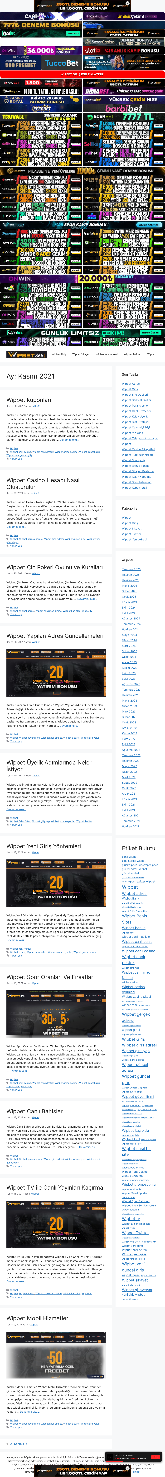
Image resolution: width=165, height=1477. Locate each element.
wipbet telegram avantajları (133, 1214)
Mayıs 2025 (129, 585)
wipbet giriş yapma (130, 1056)
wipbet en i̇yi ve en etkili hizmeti (135, 1009)
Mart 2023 (129, 711)
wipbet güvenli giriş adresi (133, 1101)
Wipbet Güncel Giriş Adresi (135, 1087)
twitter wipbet (146, 881)
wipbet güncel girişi (132, 1091)
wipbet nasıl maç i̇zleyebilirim (134, 1160)
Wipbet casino (130, 982)
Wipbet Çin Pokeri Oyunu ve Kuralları (54, 567)
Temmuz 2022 (131, 755)
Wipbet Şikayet (80, 354)
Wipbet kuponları (28, 399)
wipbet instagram (147, 1109)
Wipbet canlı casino (20, 451)
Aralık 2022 (129, 728)
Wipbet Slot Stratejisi (135, 422)
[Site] (41, 125)
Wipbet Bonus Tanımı (135, 465)
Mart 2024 (129, 645)
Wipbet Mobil (131, 1139)
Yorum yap (16, 458)
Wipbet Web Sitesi (131, 1241)
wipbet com (129, 1005)
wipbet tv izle (129, 1228)
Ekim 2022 (129, 739)
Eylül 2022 (128, 744)
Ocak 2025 (129, 596)
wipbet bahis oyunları (132, 903)
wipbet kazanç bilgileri (131, 1126)
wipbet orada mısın (130, 1164)
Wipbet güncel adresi (84, 952)
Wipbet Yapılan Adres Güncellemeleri (54, 635)
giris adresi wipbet (134, 860)
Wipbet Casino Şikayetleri (138, 449)
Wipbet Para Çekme (135, 1171)
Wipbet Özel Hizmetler (136, 411)
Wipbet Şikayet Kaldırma (138, 471)
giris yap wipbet (148, 865)
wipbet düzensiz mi (130, 1299)
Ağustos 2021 (131, 815)
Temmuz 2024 (131, 624)
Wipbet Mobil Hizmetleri (38, 1318)
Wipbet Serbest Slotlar (136, 400)
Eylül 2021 (128, 810)
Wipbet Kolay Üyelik (135, 416)
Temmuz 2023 (131, 689)
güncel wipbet (130, 873)
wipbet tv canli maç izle (136, 1223)
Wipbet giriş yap (41, 821)
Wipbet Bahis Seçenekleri (134, 911)
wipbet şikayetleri (131, 1285)
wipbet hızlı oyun (129, 1110)
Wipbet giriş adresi (54, 539)
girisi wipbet (129, 865)
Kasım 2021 (129, 799)
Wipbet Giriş (59, 354)
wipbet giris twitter (131, 1034)
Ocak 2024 (129, 656)
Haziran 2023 (131, 695)
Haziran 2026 (131, 574)
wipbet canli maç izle (136, 936)
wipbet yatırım (149, 1241)
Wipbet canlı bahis (36, 952)
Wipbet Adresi (131, 383)
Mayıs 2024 (129, 635)
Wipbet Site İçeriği (133, 460)
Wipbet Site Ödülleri (135, 394)
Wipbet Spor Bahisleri (136, 1201)
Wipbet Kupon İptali (134, 487)
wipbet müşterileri (148, 1140)
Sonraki (20, 1443)
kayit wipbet (128, 881)
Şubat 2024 (129, 651)
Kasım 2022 (129, 733)
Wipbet (151, 354)
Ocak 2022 (129, 788)
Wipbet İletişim (148, 1275)
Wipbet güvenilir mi (29, 737)
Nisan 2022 (129, 771)
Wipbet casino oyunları (60, 952)
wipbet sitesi (128, 1197)
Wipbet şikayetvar (90, 737)
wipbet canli (128, 932)
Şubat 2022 (129, 782)
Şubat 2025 (129, 591)
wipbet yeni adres (132, 1245)
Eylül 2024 (129, 613)
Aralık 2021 (129, 793)
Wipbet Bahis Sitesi (20, 821)
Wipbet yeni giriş (134, 1254)
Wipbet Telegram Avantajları (140, 438)
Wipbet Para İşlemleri (135, 405)
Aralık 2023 (129, 662)
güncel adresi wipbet (134, 869)
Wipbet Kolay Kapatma (136, 476)
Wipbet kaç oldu (71, 611)
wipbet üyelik (131, 1275)
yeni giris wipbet (133, 1294)
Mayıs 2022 (129, 766)
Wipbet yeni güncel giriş (19, 455)
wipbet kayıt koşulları (131, 1122)
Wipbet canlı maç (130, 967)
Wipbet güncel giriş (89, 451)
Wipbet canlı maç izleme (48, 611)
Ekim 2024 (129, 607)
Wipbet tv (87, 611)
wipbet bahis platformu (131, 907)
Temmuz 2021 (131, 821)
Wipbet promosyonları (63, 821)
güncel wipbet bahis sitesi (133, 878)
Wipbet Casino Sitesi (136, 996)
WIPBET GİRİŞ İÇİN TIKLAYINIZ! (83, 74)
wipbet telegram (131, 1209)
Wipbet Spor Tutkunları (136, 482)
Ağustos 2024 (131, 618)
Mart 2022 (129, 777)
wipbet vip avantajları (131, 1238)
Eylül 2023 (129, 678)
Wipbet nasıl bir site (51, 737)
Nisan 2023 (129, 706)
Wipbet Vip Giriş (132, 433)
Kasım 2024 (129, 602)
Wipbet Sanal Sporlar (134, 1193)
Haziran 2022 (130, 760)
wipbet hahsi (147, 1106)
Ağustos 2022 (131, 749)
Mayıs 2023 (129, 700)
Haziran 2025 (130, 580)
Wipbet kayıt (147, 1117)
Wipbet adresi (26, 611)
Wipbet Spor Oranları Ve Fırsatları (50, 977)
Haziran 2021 (130, 826)
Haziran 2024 (131, 629)
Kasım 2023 (129, 667)
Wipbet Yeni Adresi (107, 354)
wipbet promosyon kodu (135, 1180)
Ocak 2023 (129, 722)
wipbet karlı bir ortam (131, 1118)
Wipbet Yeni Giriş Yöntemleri (43, 846)
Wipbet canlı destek (43, 451)
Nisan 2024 (129, 640)
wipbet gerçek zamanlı (131, 1026)
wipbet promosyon (132, 1175)
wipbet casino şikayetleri (132, 1001)
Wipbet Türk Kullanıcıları (137, 454)
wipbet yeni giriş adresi (133, 1258)
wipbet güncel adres (133, 1059)
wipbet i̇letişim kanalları (132, 1114)
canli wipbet (129, 856)
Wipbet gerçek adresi (66, 451)
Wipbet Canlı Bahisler (34, 1111)
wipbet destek (144, 1005)
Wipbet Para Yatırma (133, 1167)
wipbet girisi (131, 1030)
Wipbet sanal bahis (131, 1189)
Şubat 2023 (129, 717)
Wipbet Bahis (131, 898)
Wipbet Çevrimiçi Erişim (137, 427)
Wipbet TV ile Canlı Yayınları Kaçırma (54, 1187)
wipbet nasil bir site (132, 1143)
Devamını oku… (69, 439)
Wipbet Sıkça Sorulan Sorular (139, 1205)
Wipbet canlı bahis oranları (135, 946)
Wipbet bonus (17, 952)
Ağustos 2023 (131, 684)
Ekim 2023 (129, 673)
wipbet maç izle (130, 1135)
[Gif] (82, 171)
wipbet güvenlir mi (131, 1105)
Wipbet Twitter (132, 354)
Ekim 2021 (128, 804)
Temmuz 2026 (131, 569)
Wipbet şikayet (71, 737)
